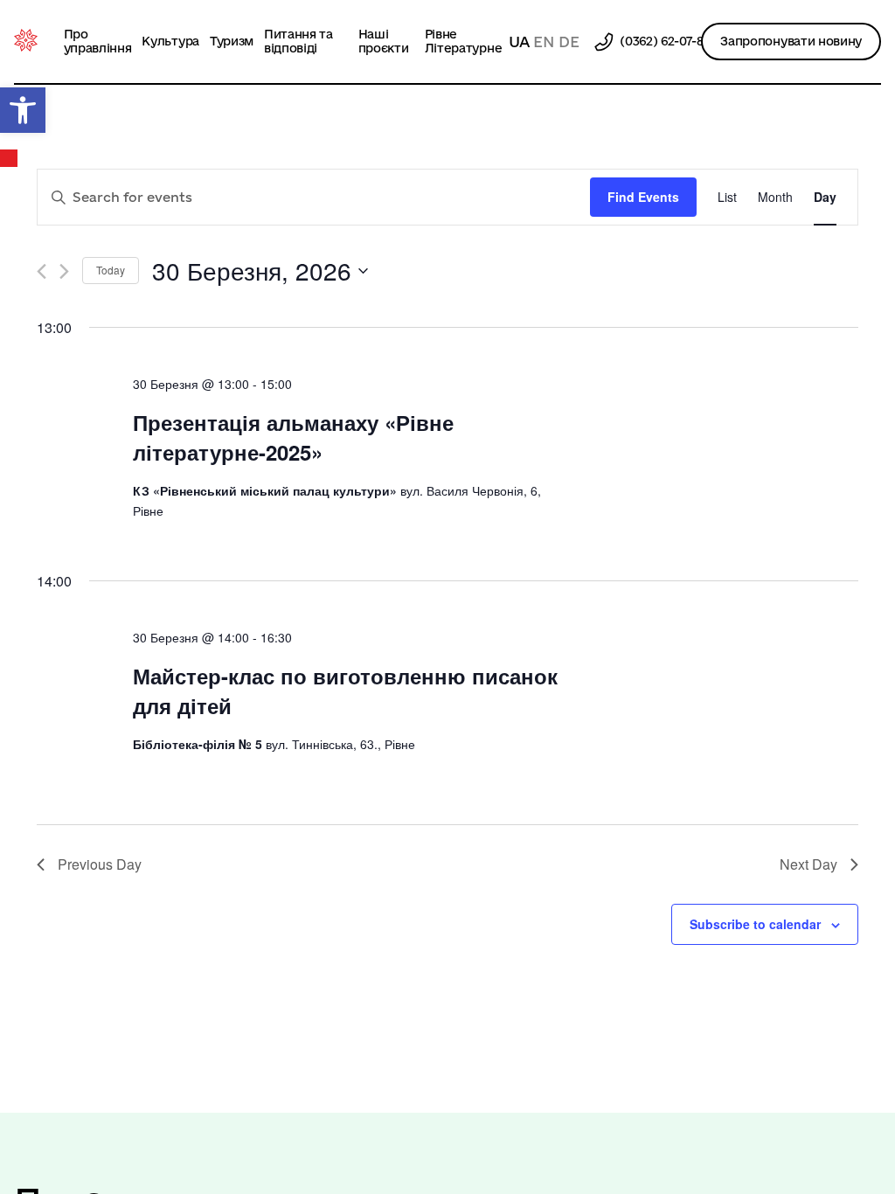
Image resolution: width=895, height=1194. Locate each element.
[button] (22, 110)
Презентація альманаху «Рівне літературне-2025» (293, 437)
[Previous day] (41, 271)
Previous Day (100, 864)
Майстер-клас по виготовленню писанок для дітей (345, 690)
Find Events (643, 196)
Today (110, 269)
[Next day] (64, 271)
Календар (9, 158)
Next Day (808, 864)
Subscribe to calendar (755, 924)
